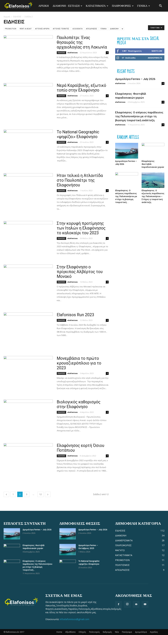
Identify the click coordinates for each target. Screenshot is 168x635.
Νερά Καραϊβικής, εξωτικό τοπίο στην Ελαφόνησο (81, 88)
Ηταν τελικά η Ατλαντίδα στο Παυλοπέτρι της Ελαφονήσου (80, 180)
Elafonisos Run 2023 (75, 314)
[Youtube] (145, 604)
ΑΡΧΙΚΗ (43, 6)
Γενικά (142, 6)
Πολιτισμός (94, 632)
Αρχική (7, 16)
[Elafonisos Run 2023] (28, 330)
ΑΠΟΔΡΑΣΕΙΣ (91, 28)
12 (40, 494)
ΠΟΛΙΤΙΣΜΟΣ (122, 565)
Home (59, 632)
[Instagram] (127, 604)
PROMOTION (10, 28)
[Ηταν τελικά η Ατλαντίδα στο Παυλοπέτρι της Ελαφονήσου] (28, 191)
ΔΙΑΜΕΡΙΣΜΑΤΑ (124, 540)
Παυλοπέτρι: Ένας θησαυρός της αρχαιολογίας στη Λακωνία (82, 42)
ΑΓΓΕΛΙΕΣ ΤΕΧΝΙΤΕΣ (61, 28)
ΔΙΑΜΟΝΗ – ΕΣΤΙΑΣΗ (66, 6)
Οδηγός (82, 632)
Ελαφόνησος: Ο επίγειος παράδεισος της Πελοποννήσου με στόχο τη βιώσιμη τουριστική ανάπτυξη (139, 116)
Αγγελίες (154, 632)
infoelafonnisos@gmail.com (74, 619)
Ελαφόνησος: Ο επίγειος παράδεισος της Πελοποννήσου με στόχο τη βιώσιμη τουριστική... (126, 196)
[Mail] (136, 604)
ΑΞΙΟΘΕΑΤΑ (78, 28)
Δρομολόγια (141, 632)
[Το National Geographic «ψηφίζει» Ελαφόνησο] (28, 147)
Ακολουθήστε (155, 58)
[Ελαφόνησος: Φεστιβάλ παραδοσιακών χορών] (153, 151)
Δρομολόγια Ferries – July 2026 (135, 79)
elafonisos (72, 52)
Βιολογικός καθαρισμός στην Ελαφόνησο (78, 404)
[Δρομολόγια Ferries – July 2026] (126, 151)
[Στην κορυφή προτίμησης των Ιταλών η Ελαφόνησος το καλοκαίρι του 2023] (28, 239)
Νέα (117, 632)
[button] (160, 6)
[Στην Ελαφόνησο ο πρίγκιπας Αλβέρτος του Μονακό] (28, 282)
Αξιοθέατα (70, 632)
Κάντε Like (157, 51)
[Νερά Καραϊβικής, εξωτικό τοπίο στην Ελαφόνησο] (28, 101)
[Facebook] (118, 604)
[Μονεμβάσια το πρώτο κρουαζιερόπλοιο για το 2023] (28, 374)
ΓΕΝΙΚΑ (103, 28)
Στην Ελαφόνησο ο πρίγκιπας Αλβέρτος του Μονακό (80, 272)
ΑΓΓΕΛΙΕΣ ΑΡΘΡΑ (42, 28)
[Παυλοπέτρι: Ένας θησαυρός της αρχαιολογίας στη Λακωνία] (28, 53)
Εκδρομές (107, 632)
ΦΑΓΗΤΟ (120, 550)
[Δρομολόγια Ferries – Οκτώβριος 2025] (67, 549)
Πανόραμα (127, 632)
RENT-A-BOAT (26, 28)
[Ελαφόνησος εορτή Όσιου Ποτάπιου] (28, 461)
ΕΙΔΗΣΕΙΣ (17, 16)
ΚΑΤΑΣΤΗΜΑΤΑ (96, 6)
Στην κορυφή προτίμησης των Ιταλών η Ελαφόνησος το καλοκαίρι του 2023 (81, 228)
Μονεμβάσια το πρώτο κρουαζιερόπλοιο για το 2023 (79, 363)
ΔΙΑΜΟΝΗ (114, 28)
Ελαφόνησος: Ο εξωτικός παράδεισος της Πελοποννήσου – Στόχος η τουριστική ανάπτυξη (153, 196)
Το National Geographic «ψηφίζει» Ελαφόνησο (78, 134)
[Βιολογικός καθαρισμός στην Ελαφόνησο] (28, 417)
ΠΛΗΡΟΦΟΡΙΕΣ (121, 6)
